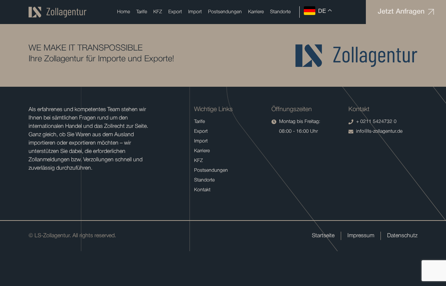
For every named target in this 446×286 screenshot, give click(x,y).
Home (123, 12)
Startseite (323, 235)
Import (195, 12)
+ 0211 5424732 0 (376, 121)
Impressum (360, 235)
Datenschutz (402, 235)
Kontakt (202, 190)
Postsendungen (225, 12)
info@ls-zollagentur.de (379, 131)
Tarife (141, 12)
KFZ (157, 12)
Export (175, 12)
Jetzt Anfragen (401, 12)
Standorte (280, 12)
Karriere (256, 12)
